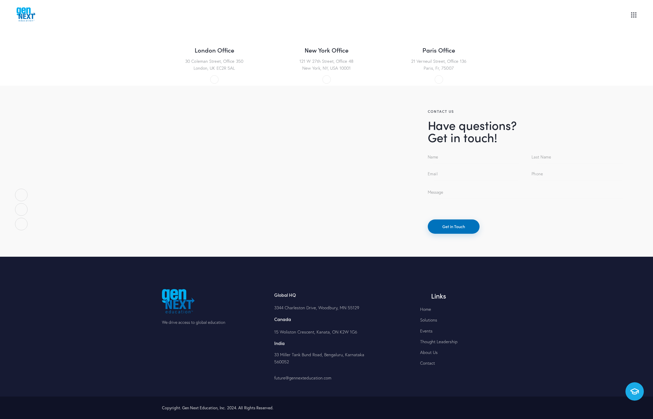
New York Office (326, 50)
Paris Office (438, 50)
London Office (214, 50)
